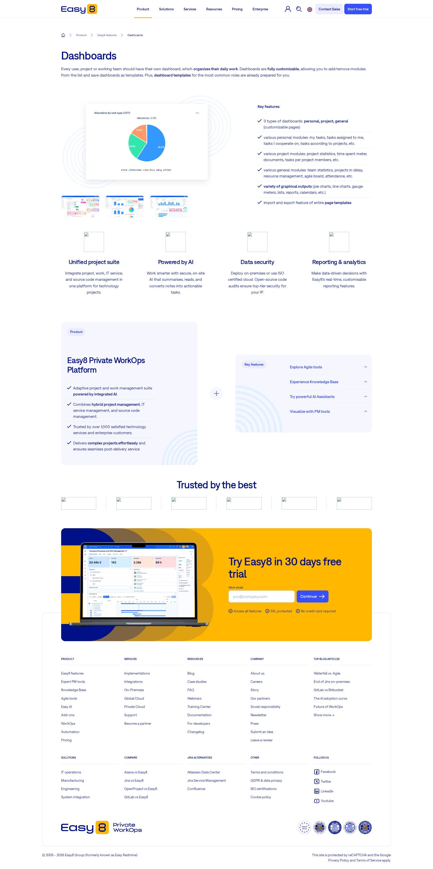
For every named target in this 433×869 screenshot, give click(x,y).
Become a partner (137, 723)
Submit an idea (262, 732)
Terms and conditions (267, 772)
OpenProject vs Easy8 (140, 789)
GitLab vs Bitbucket (328, 690)
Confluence (196, 789)
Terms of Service (368, 860)
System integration (75, 797)
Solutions (166, 9)
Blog (190, 673)
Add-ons (67, 715)
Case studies (196, 682)
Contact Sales (329, 9)
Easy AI (66, 707)
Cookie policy (261, 797)
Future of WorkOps (328, 707)
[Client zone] (288, 9)
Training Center (199, 707)
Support (130, 715)
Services (190, 9)
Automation (70, 732)
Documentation (199, 715)
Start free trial (358, 9)
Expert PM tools (73, 682)
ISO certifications (263, 789)
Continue (308, 596)
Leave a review (261, 740)
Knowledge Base (73, 690)
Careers (256, 682)
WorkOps (68, 723)
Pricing (237, 9)
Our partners (260, 698)
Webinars (194, 698)
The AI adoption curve (330, 698)
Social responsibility (265, 707)
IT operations (71, 772)
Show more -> (324, 715)
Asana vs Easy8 (135, 772)
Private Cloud (134, 707)
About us (257, 673)
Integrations (133, 682)
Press (255, 723)
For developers (198, 723)
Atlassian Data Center (203, 772)
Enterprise (260, 9)
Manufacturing (72, 780)
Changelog (195, 732)
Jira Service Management (206, 780)
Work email (236, 587)
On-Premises (134, 690)
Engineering (70, 789)
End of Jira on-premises (332, 682)
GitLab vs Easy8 (136, 797)
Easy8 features (72, 673)
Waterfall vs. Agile (327, 673)
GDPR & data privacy (266, 780)
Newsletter (259, 715)
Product (143, 9)
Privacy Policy (338, 860)
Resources (214, 9)
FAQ (190, 690)
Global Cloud (134, 698)
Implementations (137, 673)
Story (255, 690)
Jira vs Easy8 (134, 780)
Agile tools (69, 698)
